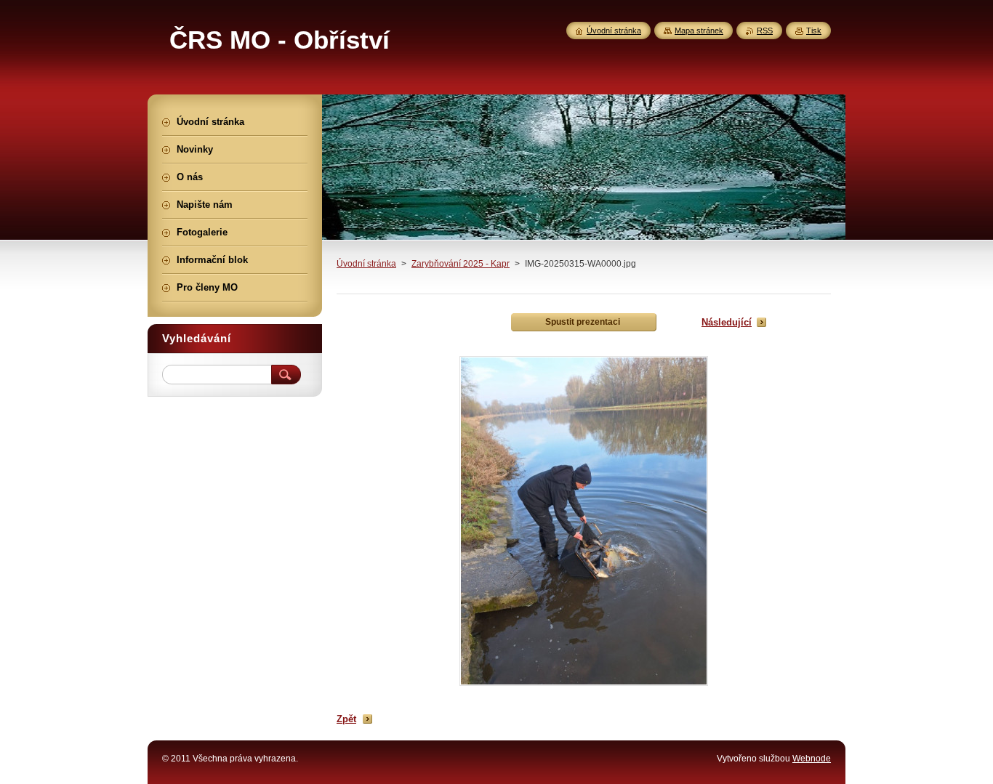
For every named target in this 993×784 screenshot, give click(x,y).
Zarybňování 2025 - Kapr (460, 263)
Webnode (811, 758)
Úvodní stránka (366, 263)
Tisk (813, 30)
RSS (765, 30)
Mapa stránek (699, 30)
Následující (726, 322)
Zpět (346, 719)
